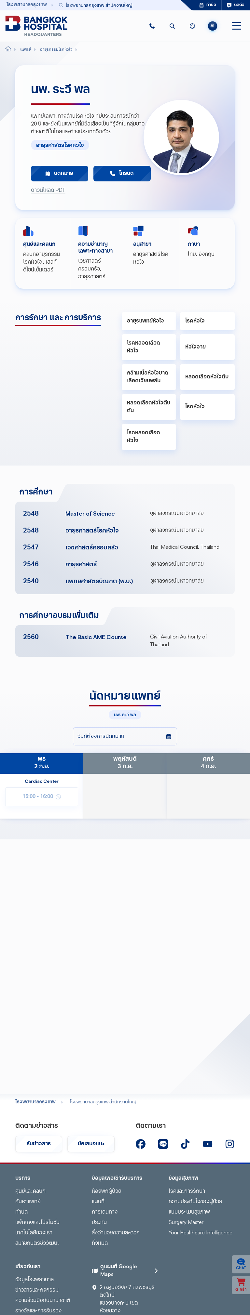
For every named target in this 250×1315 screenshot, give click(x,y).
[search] (172, 26)
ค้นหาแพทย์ (28, 1201)
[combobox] (110, 5)
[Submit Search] (160, 5)
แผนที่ (98, 1201)
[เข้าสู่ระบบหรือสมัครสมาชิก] (192, 26)
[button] (152, 26)
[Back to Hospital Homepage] (8, 50)
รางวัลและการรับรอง (38, 1311)
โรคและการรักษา (187, 1191)
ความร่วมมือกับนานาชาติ (42, 1300)
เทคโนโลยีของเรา (33, 1233)
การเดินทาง (105, 1212)
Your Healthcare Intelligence (200, 1233)
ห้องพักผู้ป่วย (106, 1191)
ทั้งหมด (100, 1243)
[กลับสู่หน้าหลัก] (36, 26)
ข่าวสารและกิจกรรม (37, 1290)
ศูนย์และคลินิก (30, 1191)
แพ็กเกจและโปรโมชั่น (37, 1222)
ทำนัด (21, 1212)
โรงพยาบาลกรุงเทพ (35, 1102)
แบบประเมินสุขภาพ (189, 1212)
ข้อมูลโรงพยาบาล (34, 1279)
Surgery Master (186, 1222)
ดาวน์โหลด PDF (48, 190)
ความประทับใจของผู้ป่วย (195, 1201)
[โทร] (152, 26)
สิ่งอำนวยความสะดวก (116, 1233)
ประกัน (99, 1222)
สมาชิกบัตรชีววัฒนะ (37, 1243)
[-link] (141, 1144)
